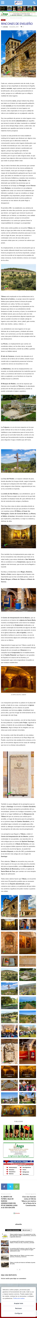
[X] (10, 1186)
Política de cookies (19, 1298)
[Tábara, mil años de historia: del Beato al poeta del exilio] (5, 1264)
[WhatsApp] (16, 1186)
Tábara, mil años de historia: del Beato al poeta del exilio (22, 1263)
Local (7, 18)
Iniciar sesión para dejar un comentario (13, 1278)
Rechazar (18, 1308)
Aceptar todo (18, 1303)
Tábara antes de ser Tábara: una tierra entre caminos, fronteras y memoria (22, 1256)
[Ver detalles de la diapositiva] (18, 8)
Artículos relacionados (13, 1230)
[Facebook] (4, 1186)
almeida (5, 27)
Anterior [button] (2, 8)
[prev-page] (17, 1270)
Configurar (18, 1313)
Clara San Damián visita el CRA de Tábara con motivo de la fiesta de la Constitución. (29, 1201)
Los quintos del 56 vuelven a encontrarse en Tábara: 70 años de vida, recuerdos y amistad (22, 1242)
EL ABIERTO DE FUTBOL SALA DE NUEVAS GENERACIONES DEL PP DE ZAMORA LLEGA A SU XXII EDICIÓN (9, 1202)
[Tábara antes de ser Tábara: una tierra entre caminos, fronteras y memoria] (5, 1257)
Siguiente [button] (34, 8)
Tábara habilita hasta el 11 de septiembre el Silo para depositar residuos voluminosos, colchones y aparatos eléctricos (23, 1236)
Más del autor (26, 1230)
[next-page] (20, 1270)
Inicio (2, 18)
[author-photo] (18, 1217)
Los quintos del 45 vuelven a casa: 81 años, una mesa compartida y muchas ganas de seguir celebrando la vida (22, 1250)
